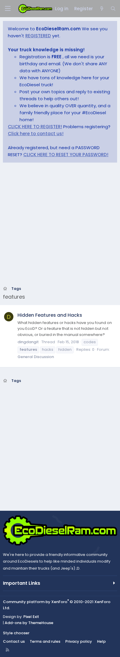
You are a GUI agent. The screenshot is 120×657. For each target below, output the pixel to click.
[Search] (113, 8)
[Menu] (7, 8)
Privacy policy (78, 641)
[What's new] (101, 8)
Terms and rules (45, 641)
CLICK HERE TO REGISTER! (35, 127)
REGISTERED (38, 36)
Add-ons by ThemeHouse (29, 623)
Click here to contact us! (35, 134)
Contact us (14, 641)
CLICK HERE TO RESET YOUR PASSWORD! (65, 155)
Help (101, 641)
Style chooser (16, 633)
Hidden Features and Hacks (49, 315)
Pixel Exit (31, 616)
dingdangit (28, 342)
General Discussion (35, 357)
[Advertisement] (60, 226)
